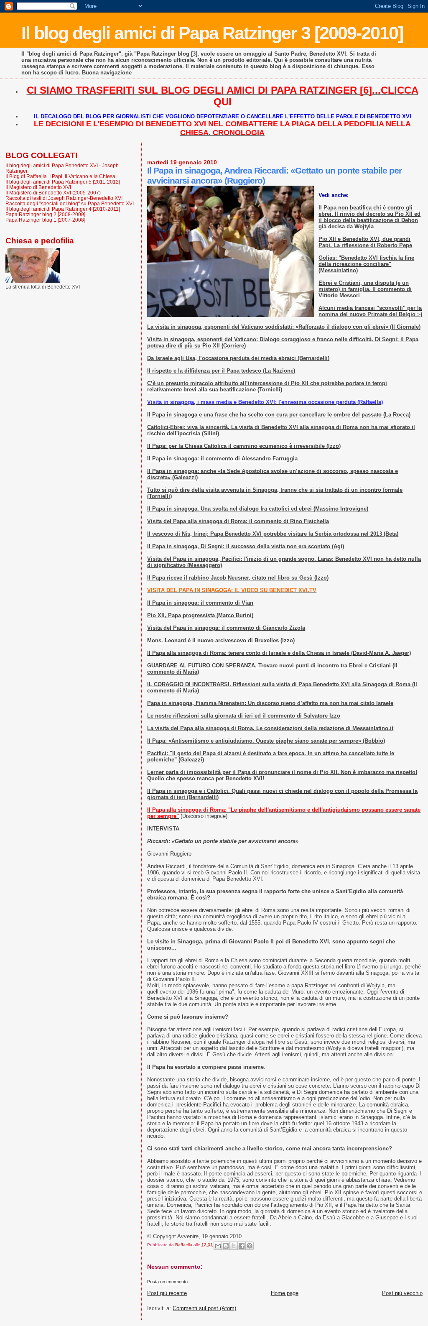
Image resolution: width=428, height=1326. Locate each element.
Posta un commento (167, 1281)
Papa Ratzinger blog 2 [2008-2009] (45, 214)
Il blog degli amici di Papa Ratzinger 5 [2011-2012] (62, 181)
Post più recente (167, 1293)
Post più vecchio (402, 1293)
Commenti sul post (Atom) (204, 1308)
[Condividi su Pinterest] (249, 1246)
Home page (284, 1293)
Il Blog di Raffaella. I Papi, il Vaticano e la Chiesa (60, 176)
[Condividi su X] (233, 1246)
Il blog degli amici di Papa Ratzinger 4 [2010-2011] (62, 209)
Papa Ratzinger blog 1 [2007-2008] (45, 219)
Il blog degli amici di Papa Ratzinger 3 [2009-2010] (212, 33)
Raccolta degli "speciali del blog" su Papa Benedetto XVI (69, 203)
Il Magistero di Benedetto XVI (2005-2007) (53, 192)
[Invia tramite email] (218, 1246)
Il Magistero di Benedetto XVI (38, 187)
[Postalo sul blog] (226, 1246)
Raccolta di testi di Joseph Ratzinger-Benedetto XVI (63, 198)
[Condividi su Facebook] (241, 1246)
